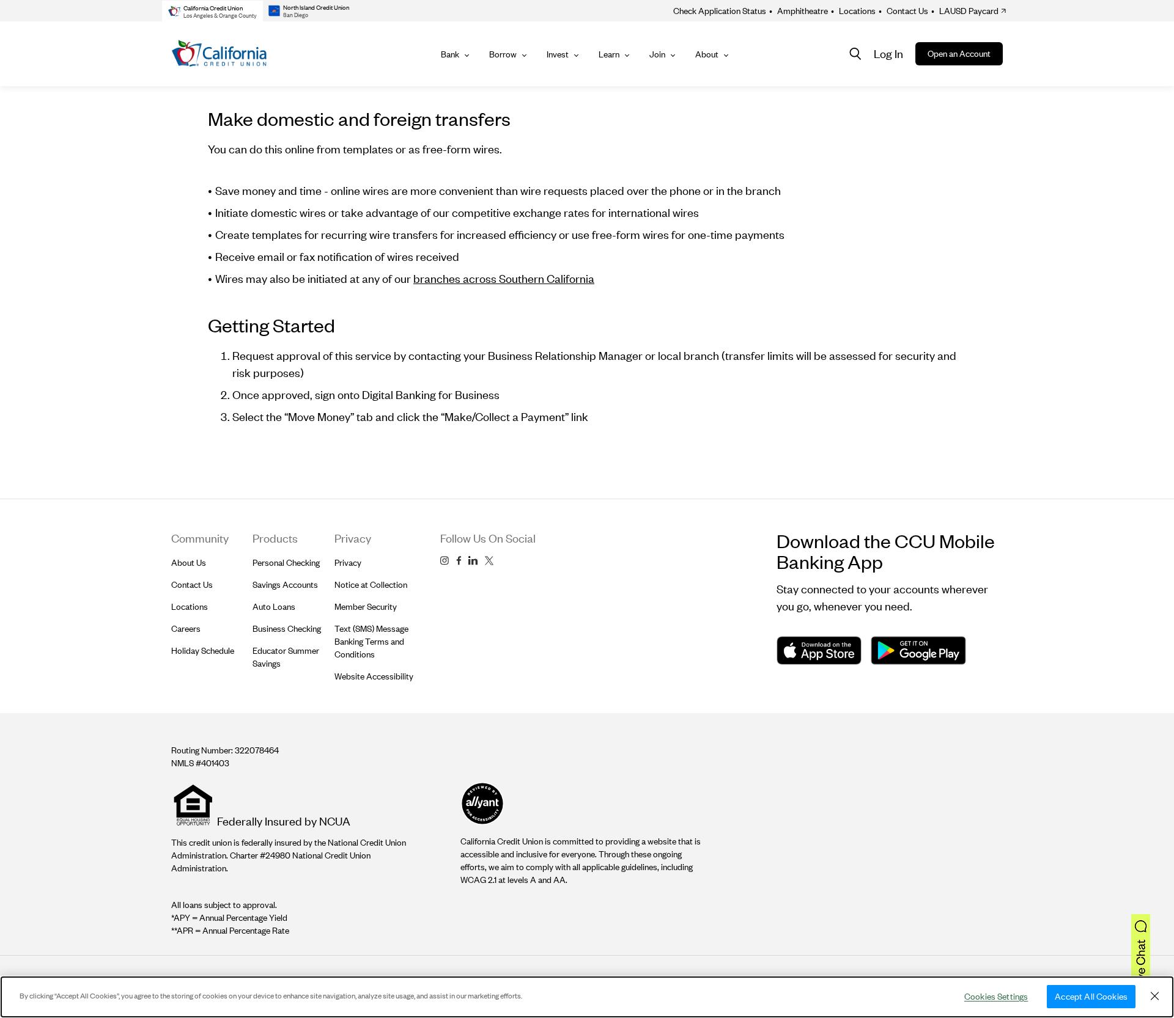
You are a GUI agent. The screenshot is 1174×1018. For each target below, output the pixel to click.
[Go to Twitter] (489, 560)
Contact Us (903, 10)
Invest (558, 54)
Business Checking (287, 628)
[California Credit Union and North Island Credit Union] (219, 53)
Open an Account (959, 53)
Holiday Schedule (202, 650)
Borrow (503, 54)
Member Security (365, 606)
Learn (609, 54)
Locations (853, 10)
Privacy (347, 562)
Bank (450, 54)
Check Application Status (719, 10)
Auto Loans (274, 606)
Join (657, 54)
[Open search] (855, 54)
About (706, 54)
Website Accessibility (373, 676)
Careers (186, 628)
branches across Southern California (503, 278)
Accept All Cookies (1091, 996)
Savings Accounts (285, 584)
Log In (888, 53)
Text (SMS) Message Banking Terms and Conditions (371, 641)
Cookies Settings (996, 996)
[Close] (1154, 996)
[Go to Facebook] (458, 560)
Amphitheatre (798, 10)
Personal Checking (286, 562)
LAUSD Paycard (965, 10)
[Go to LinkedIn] (473, 560)
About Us (188, 562)
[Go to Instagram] (444, 560)
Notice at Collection (370, 584)
